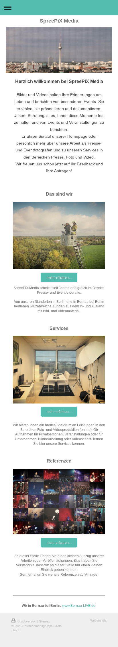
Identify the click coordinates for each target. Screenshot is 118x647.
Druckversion (27, 621)
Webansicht (98, 620)
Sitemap (44, 621)
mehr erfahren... (59, 277)
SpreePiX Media (59, 21)
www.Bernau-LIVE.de (78, 606)
